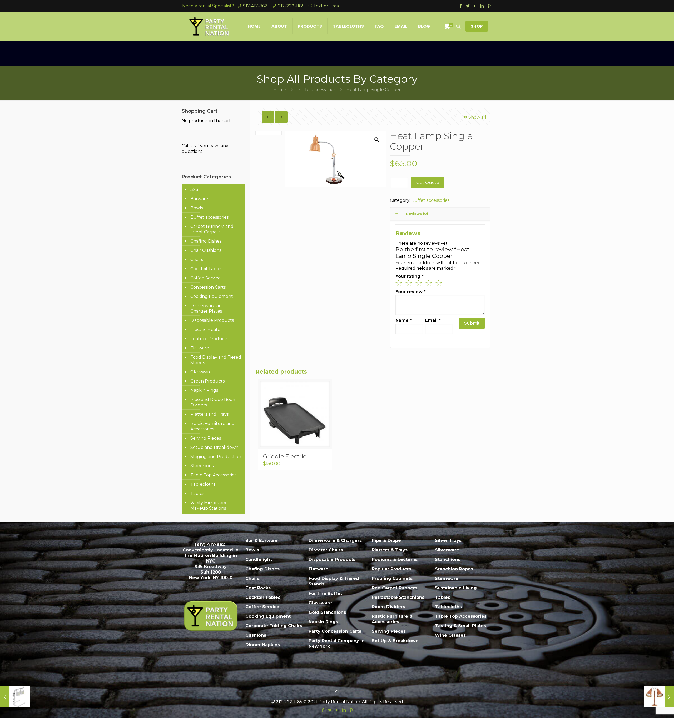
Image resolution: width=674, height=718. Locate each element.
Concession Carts (208, 287)
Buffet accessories (316, 89)
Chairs (196, 259)
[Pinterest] (489, 5)
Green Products (207, 381)
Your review (410, 291)
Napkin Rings (204, 390)
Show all (477, 117)
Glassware (201, 371)
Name (403, 320)
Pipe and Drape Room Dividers (213, 402)
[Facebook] (460, 5)
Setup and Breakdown (214, 447)
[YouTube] (475, 5)
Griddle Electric (284, 456)
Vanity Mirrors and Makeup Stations (209, 505)
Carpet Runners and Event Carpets (212, 229)
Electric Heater (206, 329)
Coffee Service (205, 277)
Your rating (409, 276)
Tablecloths (202, 484)
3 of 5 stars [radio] (418, 283)
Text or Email (327, 5)
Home (279, 89)
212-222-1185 (291, 5)
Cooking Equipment (211, 296)
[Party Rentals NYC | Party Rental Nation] (209, 26)
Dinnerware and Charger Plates (207, 308)
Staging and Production (215, 456)
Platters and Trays (209, 414)
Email (433, 320)
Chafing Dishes (205, 241)
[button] (376, 139)
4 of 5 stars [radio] (428, 283)
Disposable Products (212, 320)
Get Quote (427, 182)
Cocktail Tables (206, 268)
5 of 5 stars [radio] (438, 283)
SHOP (477, 26)
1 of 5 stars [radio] (398, 283)
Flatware (199, 347)
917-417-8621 (256, 5)
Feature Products (209, 338)
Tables (197, 493)
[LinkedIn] (482, 5)
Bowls (196, 207)
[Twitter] (467, 5)
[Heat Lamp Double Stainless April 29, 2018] (15, 696)
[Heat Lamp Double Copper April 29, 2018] (659, 696)
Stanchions (202, 465)
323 (194, 189)
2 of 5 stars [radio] (408, 283)
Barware (199, 198)
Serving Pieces (205, 438)
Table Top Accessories (213, 475)
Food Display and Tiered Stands (215, 360)
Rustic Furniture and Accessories (212, 426)
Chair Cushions (205, 250)
